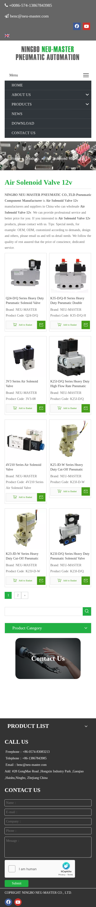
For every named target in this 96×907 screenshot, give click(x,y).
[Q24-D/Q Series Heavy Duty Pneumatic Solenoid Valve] (25, 273)
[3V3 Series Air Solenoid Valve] (25, 357)
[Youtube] (86, 26)
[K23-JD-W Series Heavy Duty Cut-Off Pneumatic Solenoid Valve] (25, 529)
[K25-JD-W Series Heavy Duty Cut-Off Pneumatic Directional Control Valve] (70, 440)
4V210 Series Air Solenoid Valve (23, 467)
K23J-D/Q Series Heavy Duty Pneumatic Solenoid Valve (69, 556)
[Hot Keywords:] (87, 611)
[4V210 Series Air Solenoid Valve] (25, 440)
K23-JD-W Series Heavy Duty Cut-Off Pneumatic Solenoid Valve (22, 556)
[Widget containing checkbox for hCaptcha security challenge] (40, 869)
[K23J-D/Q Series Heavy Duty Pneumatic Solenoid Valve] (70, 529)
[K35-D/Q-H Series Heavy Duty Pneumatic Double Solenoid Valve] (70, 273)
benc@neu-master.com (29, 16)
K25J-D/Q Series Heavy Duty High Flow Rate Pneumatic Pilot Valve (69, 384)
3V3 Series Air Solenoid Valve (22, 384)
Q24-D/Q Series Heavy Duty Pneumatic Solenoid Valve (25, 301)
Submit (16, 883)
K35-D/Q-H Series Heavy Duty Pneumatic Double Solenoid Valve (67, 301)
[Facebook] (77, 26)
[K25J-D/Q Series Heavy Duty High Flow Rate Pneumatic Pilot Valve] (70, 357)
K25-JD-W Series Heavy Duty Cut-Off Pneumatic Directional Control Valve (67, 467)
